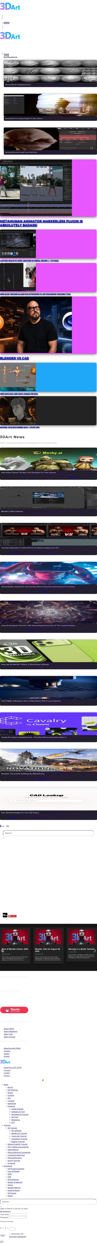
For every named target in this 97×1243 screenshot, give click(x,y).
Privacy (7, 1056)
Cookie (6, 1054)
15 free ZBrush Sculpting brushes (18, 85)
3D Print (14, 1117)
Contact (7, 1051)
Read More (73, 477)
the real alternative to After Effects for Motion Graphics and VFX (30, 548)
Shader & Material (15, 1182)
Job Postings (13, 1090)
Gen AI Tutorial (14, 1160)
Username (4, 1214)
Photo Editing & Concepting (19, 1152)
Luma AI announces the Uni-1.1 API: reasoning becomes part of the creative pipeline (38, 625)
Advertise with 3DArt (12, 1048)
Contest (11, 1095)
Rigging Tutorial (18, 1141)
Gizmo (10, 1185)
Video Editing (13, 1150)
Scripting (11, 1163)
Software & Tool (18, 1112)
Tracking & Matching (16, 1155)
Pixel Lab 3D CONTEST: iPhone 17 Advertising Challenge (25, 664)
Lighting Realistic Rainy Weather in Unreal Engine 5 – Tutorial (29, 261)
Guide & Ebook (17, 1109)
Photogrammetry (15, 1158)
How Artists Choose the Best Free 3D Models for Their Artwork (28, 472)
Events (10, 1093)
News (6, 1084)
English (6, 23)
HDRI (10, 1174)
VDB (9, 1177)
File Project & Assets (16, 1169)
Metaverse (15, 1120)
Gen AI (10, 1087)
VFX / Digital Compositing (18, 1147)
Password (4, 1217)
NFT (13, 1122)
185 (7, 826)
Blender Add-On (14, 1188)
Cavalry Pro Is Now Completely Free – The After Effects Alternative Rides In (33, 737)
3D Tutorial (12, 1128)
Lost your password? (17, 1236)
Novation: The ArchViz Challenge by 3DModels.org (22, 774)
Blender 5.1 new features (12, 511)
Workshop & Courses (20, 1114)
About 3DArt (9, 1029)
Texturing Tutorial (19, 1136)
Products (11, 1106)
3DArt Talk (8, 1034)
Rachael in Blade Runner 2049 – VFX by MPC (20, 427)
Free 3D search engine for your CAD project (20, 813)
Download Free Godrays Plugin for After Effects (24, 118)
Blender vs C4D (14, 358)
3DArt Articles (9, 1037)
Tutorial (11, 1101)
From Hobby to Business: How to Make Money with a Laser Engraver (31, 701)
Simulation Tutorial (19, 1139)
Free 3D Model (13, 1171)
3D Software (16, 1131)
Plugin (10, 1196)
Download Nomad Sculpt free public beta (21, 152)
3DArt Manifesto (10, 1031)
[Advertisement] (34, 44)
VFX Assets (12, 1193)
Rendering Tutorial (19, 1133)
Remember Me (17, 1234)
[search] (1, 1206)
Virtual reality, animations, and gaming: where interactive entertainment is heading (38, 587)
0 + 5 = (5, 1228)
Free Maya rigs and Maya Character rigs (19, 394)
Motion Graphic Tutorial (17, 1144)
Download (12, 1103)
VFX (9, 1098)
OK (2, 1242)
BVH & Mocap (13, 1179)
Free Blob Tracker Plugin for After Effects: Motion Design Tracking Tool (35, 294)
